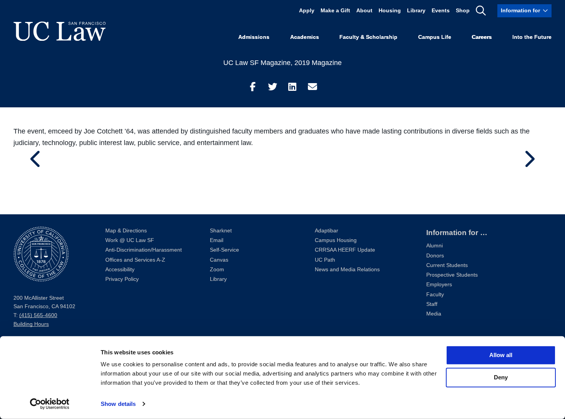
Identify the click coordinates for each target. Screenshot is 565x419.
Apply (306, 10)
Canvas (219, 260)
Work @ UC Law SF (129, 240)
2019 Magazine (318, 63)
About (364, 10)
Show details (118, 404)
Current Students (447, 265)
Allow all (500, 355)
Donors (435, 256)
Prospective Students (452, 275)
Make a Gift (335, 10)
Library (416, 10)
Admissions (253, 37)
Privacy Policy (122, 279)
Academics (304, 37)
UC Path (325, 260)
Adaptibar (326, 231)
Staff (431, 304)
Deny (501, 377)
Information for (520, 10)
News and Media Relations (347, 269)
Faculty (435, 294)
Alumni (434, 246)
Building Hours (31, 324)
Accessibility (120, 269)
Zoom (217, 269)
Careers (482, 37)
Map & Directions (126, 231)
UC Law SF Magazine (257, 63)
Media (433, 314)
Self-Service (224, 250)
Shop (463, 10)
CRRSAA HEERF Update (345, 250)
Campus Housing (336, 240)
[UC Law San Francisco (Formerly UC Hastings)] (59, 31)
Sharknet (221, 231)
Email (216, 240)
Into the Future (532, 37)
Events (441, 10)
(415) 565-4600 (38, 315)
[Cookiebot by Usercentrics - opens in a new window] (49, 404)
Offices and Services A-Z (135, 260)
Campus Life (434, 37)
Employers (439, 284)
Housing (390, 10)
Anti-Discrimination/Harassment (143, 250)
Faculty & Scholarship (368, 37)
